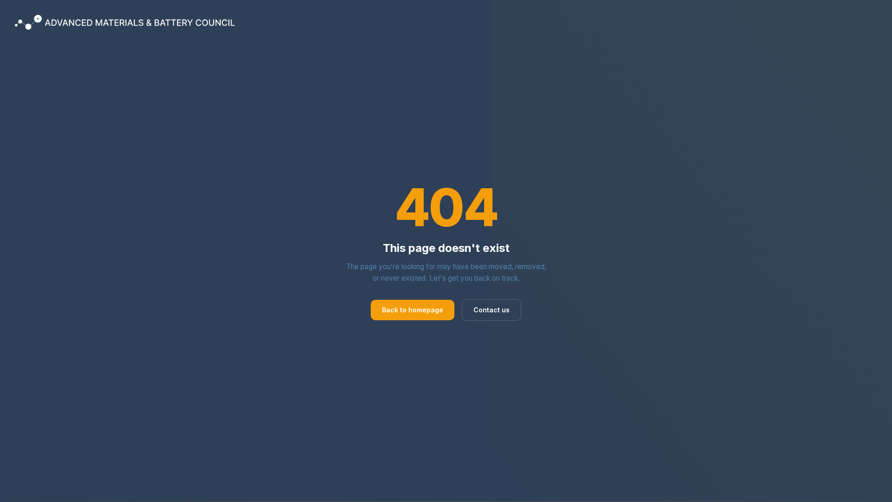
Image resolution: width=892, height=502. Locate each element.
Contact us (491, 310)
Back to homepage (412, 310)
